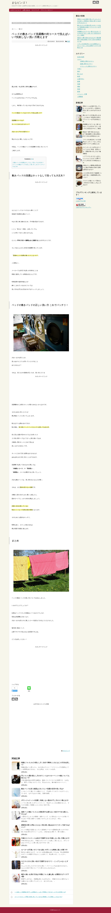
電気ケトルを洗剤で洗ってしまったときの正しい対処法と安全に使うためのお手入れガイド (89, 21)
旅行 (78, 71)
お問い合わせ (26, 10)
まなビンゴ (66, 750)
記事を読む (24, 772)
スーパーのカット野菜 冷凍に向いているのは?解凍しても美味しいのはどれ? (38, 897)
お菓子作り (80, 79)
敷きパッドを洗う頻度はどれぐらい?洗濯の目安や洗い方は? (42, 789)
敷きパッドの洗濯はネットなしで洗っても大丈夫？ (28, 162)
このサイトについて (15, 10)
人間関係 (80, 96)
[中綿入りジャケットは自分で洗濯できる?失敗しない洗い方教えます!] (16, 841)
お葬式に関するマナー (87, 61)
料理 (78, 76)
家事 (78, 81)
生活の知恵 (80, 57)
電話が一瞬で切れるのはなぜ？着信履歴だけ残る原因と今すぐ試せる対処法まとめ (89, 39)
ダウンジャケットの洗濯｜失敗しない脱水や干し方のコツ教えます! (45, 800)
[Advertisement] (41, 69)
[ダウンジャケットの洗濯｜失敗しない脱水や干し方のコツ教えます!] (16, 804)
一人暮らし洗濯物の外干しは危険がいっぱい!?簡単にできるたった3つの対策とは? (40, 892)
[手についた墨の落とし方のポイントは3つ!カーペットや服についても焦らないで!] (16, 779)
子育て (79, 69)
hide (32, 159)
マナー (79, 59)
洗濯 (68, 41)
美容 (78, 89)
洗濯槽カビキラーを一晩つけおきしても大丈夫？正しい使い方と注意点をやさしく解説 (89, 33)
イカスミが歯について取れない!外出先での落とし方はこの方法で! (92, 183)
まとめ (15, 166)
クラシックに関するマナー (88, 66)
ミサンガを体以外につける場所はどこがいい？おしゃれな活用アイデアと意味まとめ (89, 45)
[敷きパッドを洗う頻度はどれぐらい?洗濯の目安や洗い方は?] (16, 792)
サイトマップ (35, 10)
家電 (78, 91)
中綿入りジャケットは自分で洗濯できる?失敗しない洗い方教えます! (45, 838)
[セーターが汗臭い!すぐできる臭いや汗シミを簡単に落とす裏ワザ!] (16, 853)
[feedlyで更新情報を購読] (94, 2)
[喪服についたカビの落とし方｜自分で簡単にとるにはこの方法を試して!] (16, 766)
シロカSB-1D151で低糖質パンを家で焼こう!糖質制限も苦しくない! (92, 175)
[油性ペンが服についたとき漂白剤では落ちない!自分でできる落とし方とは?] (16, 815)
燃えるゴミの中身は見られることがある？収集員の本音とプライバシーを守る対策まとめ (89, 27)
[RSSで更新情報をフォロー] (97, 2)
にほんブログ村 (81, 201)
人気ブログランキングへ (83, 207)
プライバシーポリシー (47, 10)
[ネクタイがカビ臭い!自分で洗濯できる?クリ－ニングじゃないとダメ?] (16, 865)
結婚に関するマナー (86, 64)
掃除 (78, 86)
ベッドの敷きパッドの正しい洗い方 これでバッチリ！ (29, 164)
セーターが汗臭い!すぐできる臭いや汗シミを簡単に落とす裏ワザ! (44, 850)
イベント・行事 (82, 94)
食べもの (80, 74)
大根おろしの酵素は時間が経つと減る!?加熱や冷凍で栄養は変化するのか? (92, 167)
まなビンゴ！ (20, 2)
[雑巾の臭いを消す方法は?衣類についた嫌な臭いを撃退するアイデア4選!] (16, 878)
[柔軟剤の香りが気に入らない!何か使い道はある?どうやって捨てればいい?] (16, 828)
